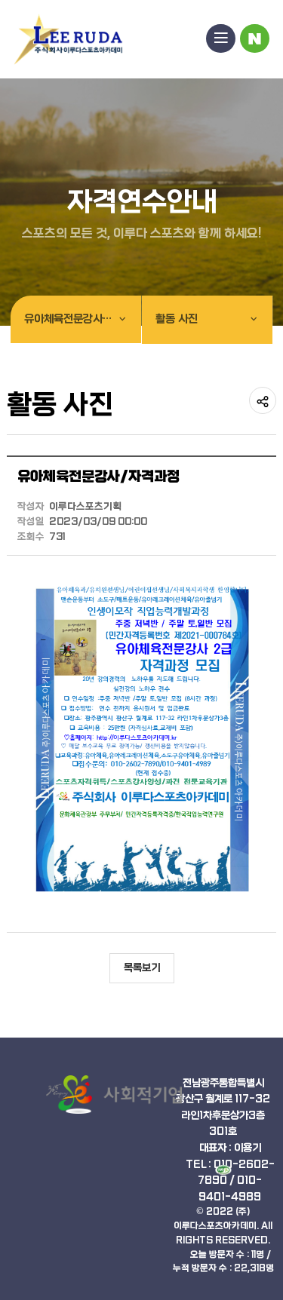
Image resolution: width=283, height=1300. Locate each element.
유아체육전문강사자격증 (78, 319)
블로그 (254, 39)
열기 (220, 39)
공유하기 (262, 400)
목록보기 (142, 967)
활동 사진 (176, 319)
